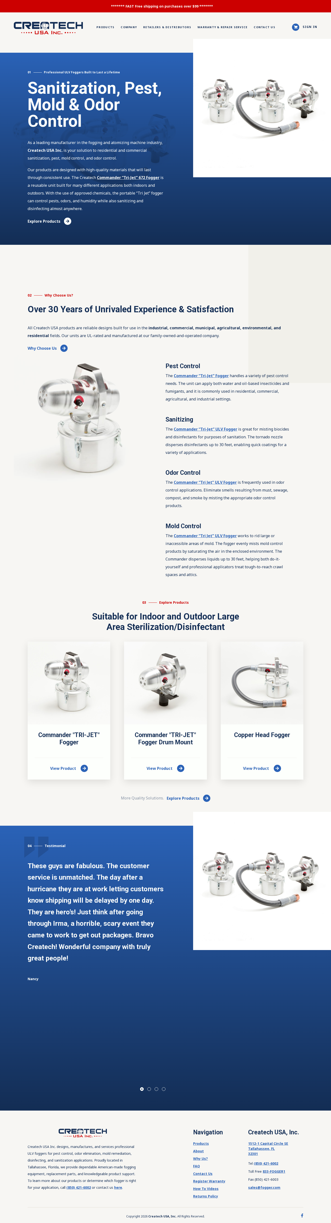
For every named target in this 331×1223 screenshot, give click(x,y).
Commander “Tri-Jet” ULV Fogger (205, 429)
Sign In (310, 27)
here (118, 1187)
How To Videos (206, 1188)
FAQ (196, 1166)
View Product (63, 768)
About (198, 1151)
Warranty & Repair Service (222, 27)
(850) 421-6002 (78, 1187)
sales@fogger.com (264, 1187)
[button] (142, 1089)
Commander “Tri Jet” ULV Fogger (205, 482)
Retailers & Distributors (167, 27)
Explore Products (44, 221)
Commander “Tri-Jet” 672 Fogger (128, 177)
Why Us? (200, 1158)
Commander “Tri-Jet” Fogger (201, 375)
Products (105, 27)
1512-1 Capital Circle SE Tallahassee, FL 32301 (268, 1148)
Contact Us (264, 27)
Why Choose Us (42, 348)
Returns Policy (205, 1196)
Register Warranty (209, 1181)
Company (129, 27)
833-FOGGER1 (274, 1171)
